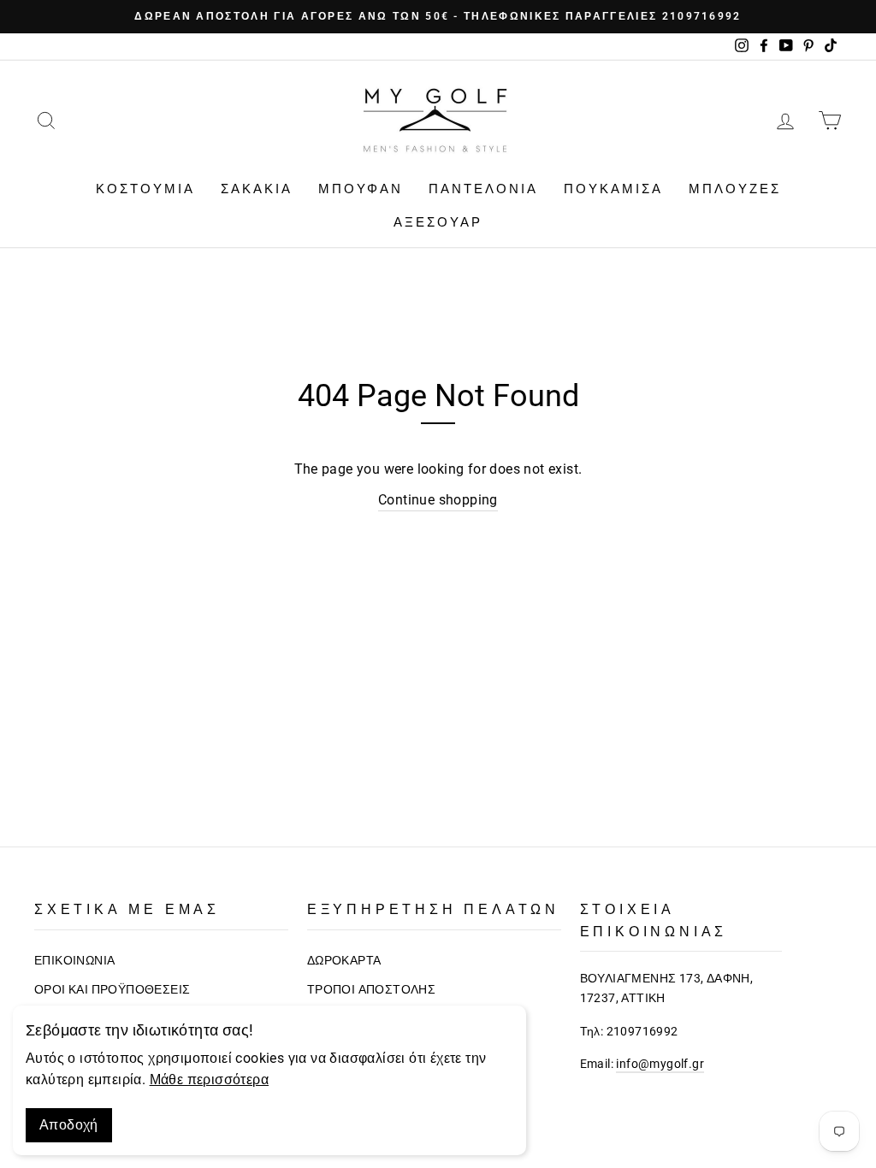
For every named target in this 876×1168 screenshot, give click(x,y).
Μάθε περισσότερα (209, 1079)
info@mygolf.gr (660, 1064)
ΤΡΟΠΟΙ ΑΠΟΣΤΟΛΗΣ (371, 989)
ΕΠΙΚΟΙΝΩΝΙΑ (74, 960)
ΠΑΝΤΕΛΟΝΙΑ (483, 189)
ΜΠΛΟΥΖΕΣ (735, 189)
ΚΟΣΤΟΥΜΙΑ (145, 189)
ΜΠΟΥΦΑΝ (360, 189)
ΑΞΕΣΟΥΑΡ (438, 222)
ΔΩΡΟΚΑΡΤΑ (344, 960)
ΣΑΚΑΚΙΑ (257, 189)
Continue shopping (438, 500)
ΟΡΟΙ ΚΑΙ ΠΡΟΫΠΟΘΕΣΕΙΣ (112, 989)
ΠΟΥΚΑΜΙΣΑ (613, 189)
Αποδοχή (68, 1125)
